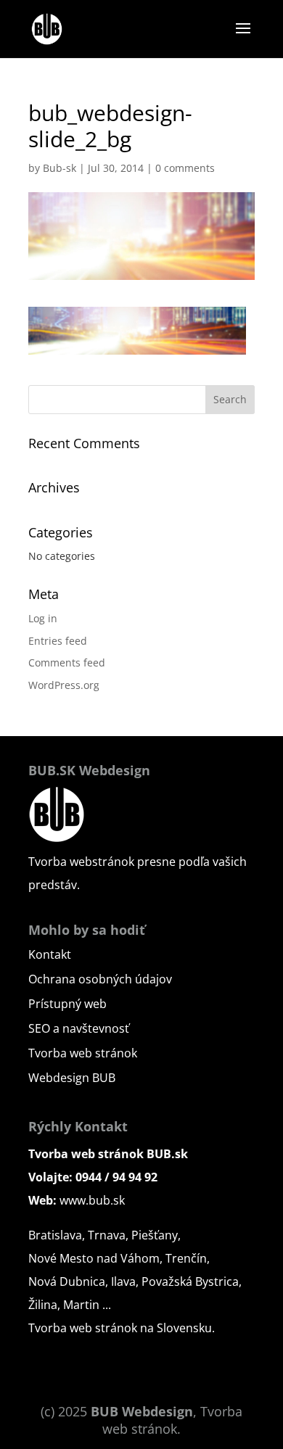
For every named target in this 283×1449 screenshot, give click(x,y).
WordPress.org (63, 685)
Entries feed (57, 641)
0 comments (185, 168)
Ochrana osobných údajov (100, 979)
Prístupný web (67, 1004)
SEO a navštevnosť (78, 1028)
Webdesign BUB (71, 1078)
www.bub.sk (92, 1200)
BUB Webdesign (142, 1411)
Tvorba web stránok (82, 1053)
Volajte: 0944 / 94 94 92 (92, 1177)
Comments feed (66, 662)
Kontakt (49, 954)
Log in (42, 618)
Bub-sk (59, 168)
